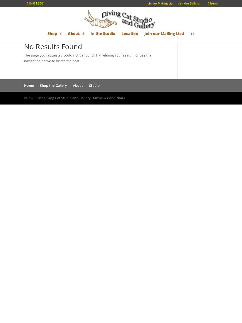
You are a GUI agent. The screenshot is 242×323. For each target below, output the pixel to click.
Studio (94, 85)
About (74, 34)
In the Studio (103, 34)
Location (129, 34)
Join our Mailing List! (164, 34)
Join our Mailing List (160, 3)
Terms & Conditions (108, 98)
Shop (52, 34)
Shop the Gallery (53, 85)
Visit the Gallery (188, 3)
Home (29, 85)
